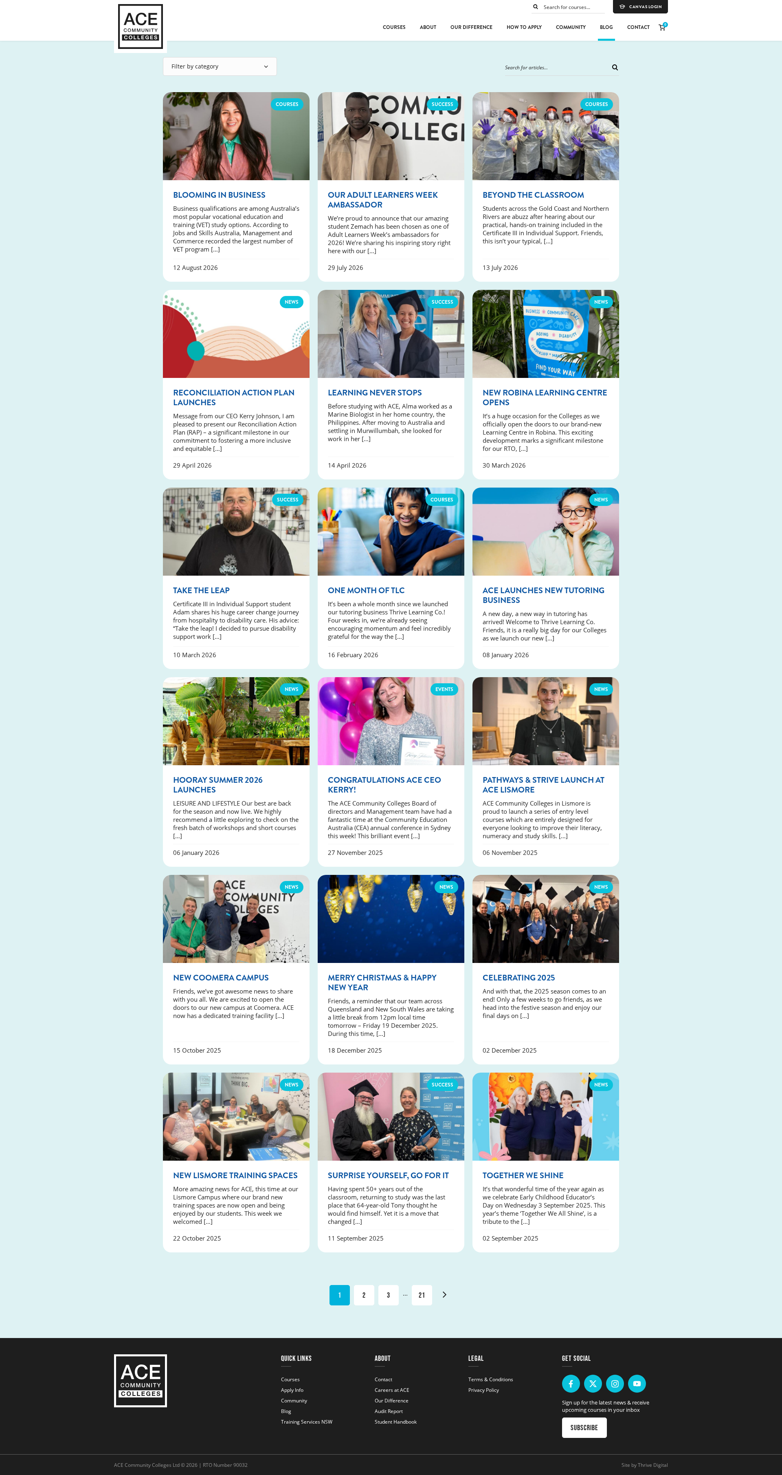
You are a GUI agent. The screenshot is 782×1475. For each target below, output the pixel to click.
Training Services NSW (306, 1421)
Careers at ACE (392, 1390)
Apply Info (292, 1390)
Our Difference (471, 27)
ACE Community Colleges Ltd (147, 1465)
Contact (638, 27)
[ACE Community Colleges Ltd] (140, 26)
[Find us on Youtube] (637, 1384)
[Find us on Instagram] (615, 1384)
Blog (606, 27)
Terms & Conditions (490, 1379)
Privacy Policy (483, 1390)
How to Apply (524, 27)
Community (571, 27)
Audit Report (389, 1411)
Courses (394, 27)
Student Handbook (396, 1421)
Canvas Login (645, 7)
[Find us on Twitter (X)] (593, 1384)
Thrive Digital (653, 1465)
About (428, 27)
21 (422, 1295)
